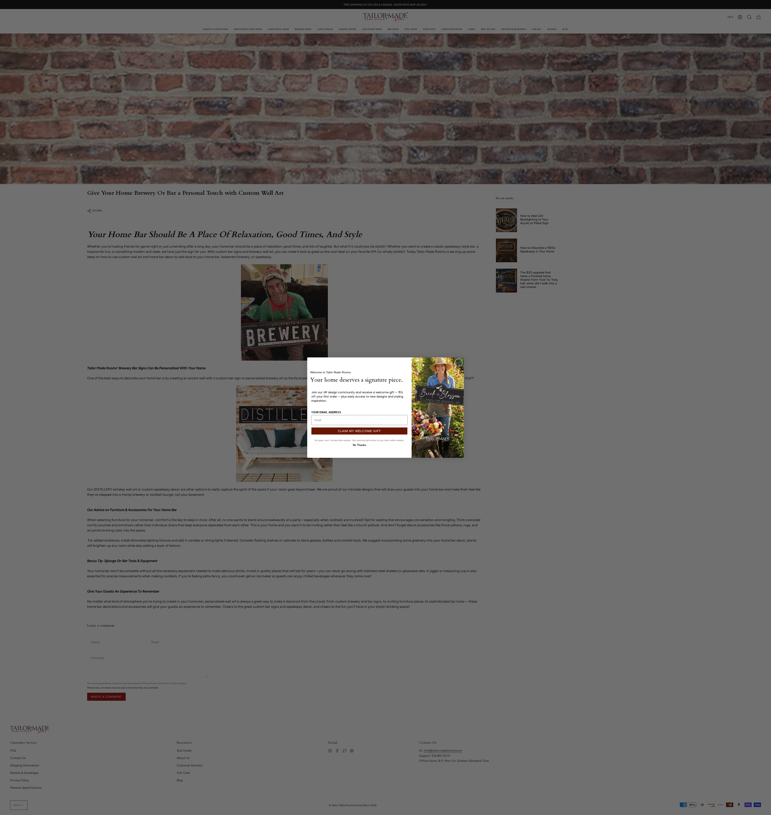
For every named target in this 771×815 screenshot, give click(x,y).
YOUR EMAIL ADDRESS (326, 412)
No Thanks (359, 445)
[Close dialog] (458, 362)
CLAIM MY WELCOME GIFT (359, 431)
